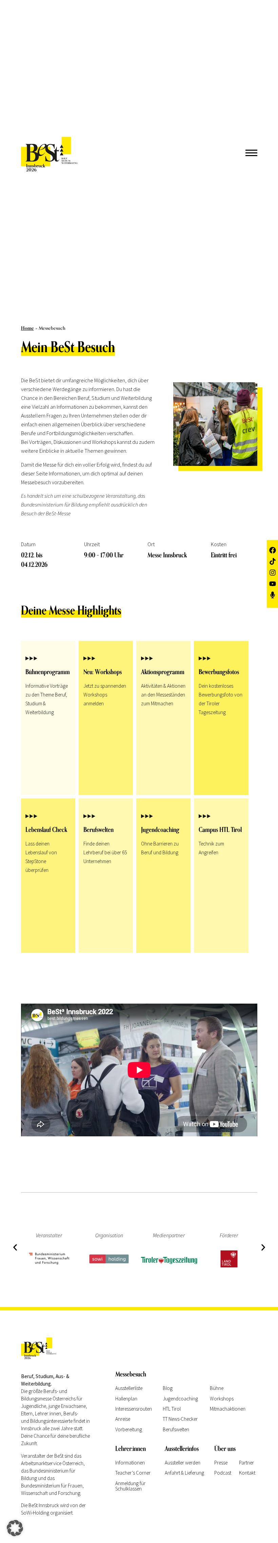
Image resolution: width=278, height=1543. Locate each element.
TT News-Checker (180, 1419)
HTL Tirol (172, 1409)
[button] (15, 1247)
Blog (168, 1388)
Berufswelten (176, 1429)
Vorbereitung (128, 1429)
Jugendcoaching (180, 1398)
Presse (220, 1462)
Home (27, 328)
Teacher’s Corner (133, 1473)
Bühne (216, 1388)
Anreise (122, 1419)
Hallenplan (126, 1398)
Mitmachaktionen (227, 1409)
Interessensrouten (133, 1409)
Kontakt (247, 1473)
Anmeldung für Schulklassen (130, 1486)
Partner (246, 1462)
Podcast (222, 1473)
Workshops (222, 1398)
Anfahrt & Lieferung (184, 1473)
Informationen (130, 1462)
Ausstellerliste (128, 1388)
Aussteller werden (182, 1462)
